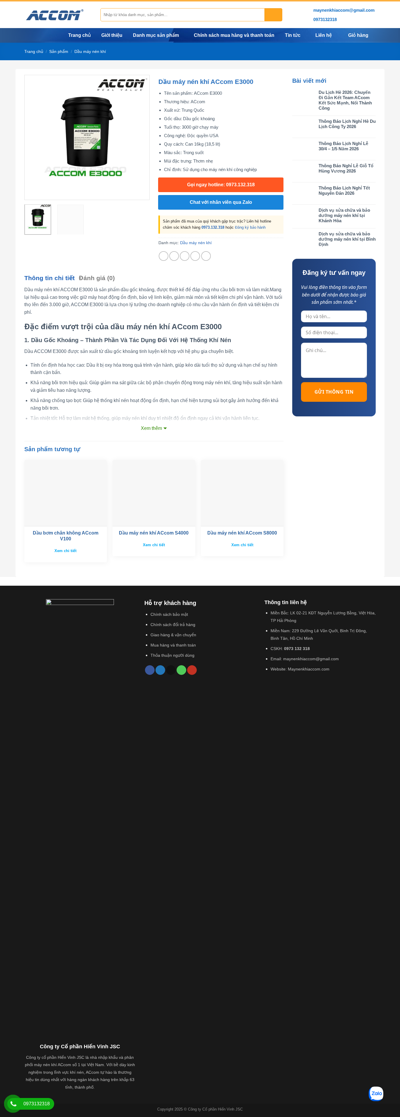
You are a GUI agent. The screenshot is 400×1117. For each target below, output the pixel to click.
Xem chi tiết (65, 551)
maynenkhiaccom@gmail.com (311, 658)
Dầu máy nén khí (90, 51)
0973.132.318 (212, 227)
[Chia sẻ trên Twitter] (174, 256)
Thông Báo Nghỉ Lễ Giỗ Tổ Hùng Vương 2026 (346, 168)
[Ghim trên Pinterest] (195, 256)
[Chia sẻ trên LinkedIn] (206, 256)
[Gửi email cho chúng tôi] (171, 670)
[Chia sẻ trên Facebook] (163, 256)
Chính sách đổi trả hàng (173, 624)
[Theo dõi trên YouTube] (192, 670)
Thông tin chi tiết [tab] (49, 278)
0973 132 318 (297, 648)
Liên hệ (323, 35)
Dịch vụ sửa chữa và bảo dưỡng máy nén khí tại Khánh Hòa (344, 215)
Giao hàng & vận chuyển (173, 634)
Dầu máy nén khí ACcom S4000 (154, 532)
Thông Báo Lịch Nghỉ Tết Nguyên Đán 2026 (344, 190)
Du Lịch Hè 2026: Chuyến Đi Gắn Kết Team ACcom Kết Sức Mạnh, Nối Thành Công (345, 100)
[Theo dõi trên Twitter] (160, 670)
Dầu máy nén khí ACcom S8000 (242, 532)
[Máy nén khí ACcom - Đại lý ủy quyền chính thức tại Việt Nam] (58, 14)
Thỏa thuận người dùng (172, 655)
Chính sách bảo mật (169, 614)
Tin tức (292, 35)
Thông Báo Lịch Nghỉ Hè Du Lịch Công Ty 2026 (347, 124)
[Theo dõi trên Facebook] (150, 670)
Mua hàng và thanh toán (173, 645)
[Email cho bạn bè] (184, 256)
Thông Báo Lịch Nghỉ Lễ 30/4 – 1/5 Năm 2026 (343, 146)
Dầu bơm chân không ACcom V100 (65, 536)
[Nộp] (273, 14)
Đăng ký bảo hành (250, 227)
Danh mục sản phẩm (156, 35)
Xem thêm (151, 428)
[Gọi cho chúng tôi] (181, 670)
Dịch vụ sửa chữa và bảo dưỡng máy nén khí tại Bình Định (347, 239)
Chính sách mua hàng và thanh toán (234, 35)
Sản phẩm (58, 51)
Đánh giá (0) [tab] (97, 278)
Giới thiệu (111, 35)
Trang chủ (79, 35)
